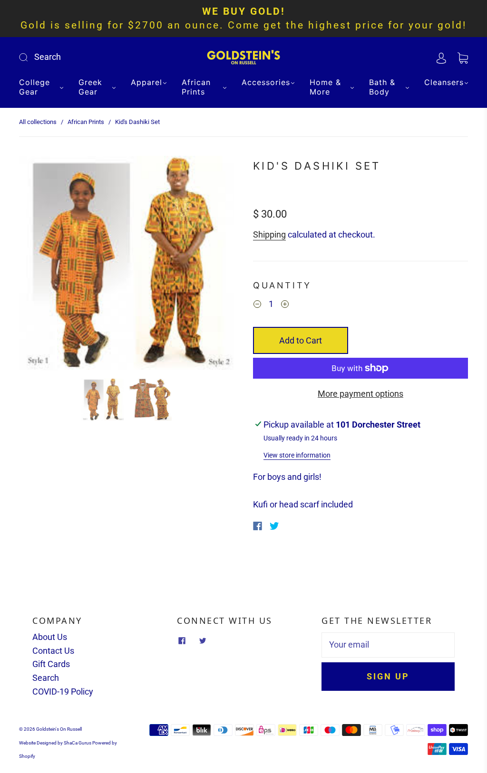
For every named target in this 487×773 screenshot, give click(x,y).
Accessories (266, 82)
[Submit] (87, 57)
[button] (40, 265)
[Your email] (388, 645)
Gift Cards (51, 664)
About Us (49, 637)
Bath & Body (382, 86)
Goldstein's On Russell (59, 729)
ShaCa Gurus (77, 742)
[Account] (441, 57)
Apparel (146, 82)
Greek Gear (90, 86)
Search (45, 678)
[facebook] (181, 640)
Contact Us (53, 651)
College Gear (34, 86)
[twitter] (202, 640)
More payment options (360, 394)
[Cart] (463, 57)
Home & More (325, 86)
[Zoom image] (126, 265)
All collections (38, 121)
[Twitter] (274, 526)
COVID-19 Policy (62, 692)
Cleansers (444, 82)
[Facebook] (257, 526)
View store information (297, 455)
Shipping (269, 234)
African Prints (196, 86)
